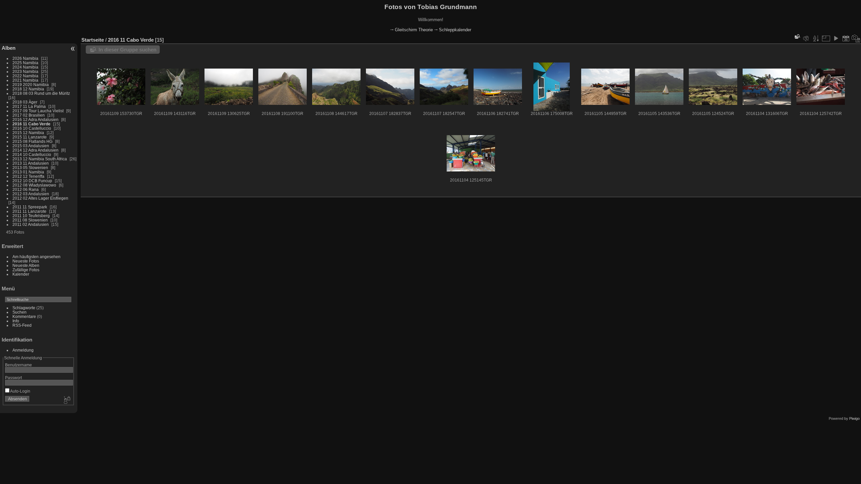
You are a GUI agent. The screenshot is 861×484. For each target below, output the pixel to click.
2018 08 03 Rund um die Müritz (41, 93)
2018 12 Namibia (28, 89)
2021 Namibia (25, 80)
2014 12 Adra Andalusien (35, 150)
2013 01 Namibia (28, 172)
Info (15, 321)
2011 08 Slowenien (30, 220)
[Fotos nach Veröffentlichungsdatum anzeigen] (845, 38)
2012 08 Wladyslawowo (34, 185)
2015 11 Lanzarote (29, 137)
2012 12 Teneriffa (28, 176)
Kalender (20, 274)
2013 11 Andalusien (30, 163)
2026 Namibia (25, 58)
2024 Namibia (25, 67)
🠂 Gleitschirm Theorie (411, 29)
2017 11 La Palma (29, 106)
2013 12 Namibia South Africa (39, 159)
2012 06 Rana (25, 189)
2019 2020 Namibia (30, 84)
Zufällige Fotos (25, 270)
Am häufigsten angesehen (36, 256)
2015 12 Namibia (28, 132)
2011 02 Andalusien (30, 224)
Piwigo (854, 418)
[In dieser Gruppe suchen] (797, 36)
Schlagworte (23, 308)
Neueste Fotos (25, 261)
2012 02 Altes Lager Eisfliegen (40, 198)
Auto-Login (19, 391)
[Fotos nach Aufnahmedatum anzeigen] (856, 38)
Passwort (13, 377)
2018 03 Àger (24, 102)
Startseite (92, 40)
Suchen (19, 312)
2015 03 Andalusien (30, 146)
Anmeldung (23, 350)
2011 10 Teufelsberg (31, 215)
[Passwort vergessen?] (66, 400)
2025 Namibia (25, 63)
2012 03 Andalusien (30, 194)
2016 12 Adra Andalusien (35, 119)
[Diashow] (835, 38)
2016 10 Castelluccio (31, 128)
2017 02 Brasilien (28, 115)
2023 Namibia (25, 71)
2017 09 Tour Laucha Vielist (38, 111)
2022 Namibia (25, 76)
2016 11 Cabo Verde (31, 124)
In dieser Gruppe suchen (127, 49)
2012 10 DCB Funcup (32, 180)
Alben (8, 48)
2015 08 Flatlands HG (32, 141)
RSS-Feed (22, 325)
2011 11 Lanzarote (29, 211)
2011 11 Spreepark (29, 207)
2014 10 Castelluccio (31, 154)
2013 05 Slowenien (30, 167)
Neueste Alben (25, 265)
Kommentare (24, 316)
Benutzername (18, 365)
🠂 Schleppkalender (452, 29)
